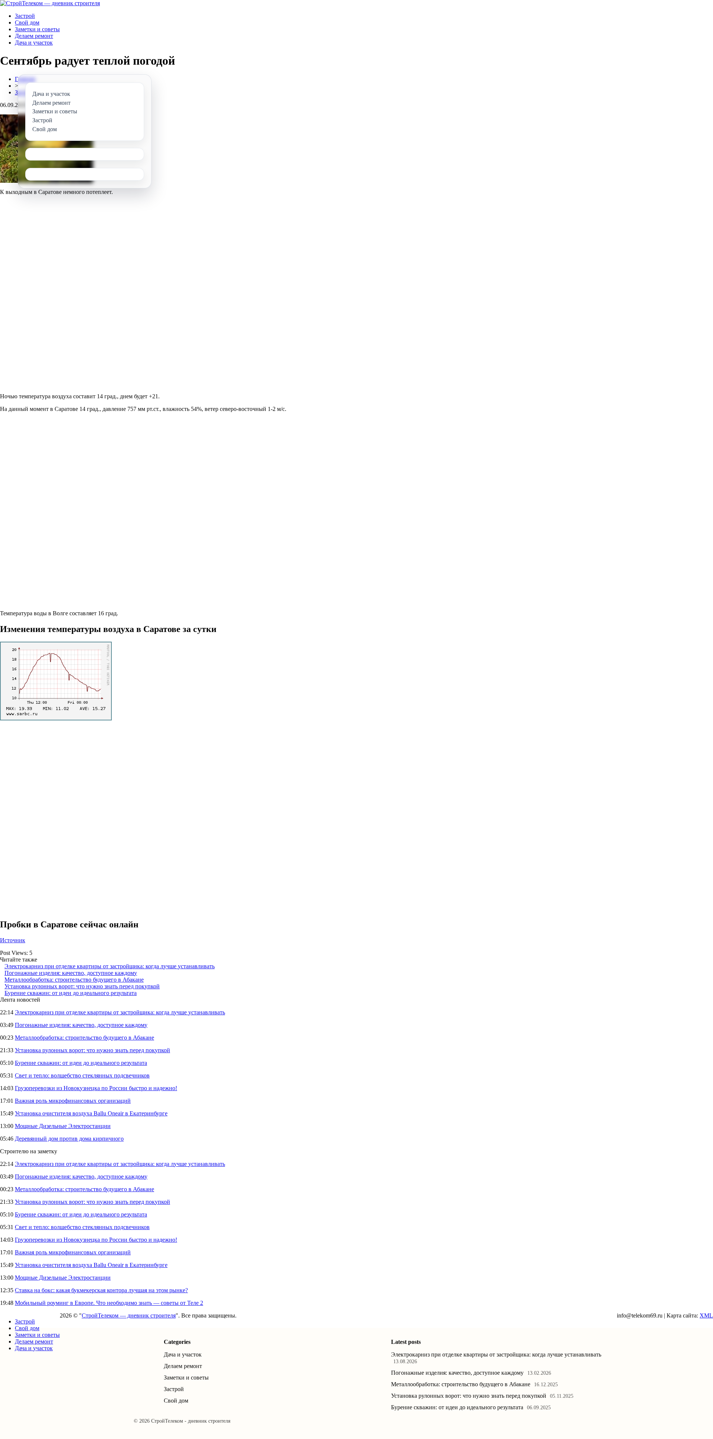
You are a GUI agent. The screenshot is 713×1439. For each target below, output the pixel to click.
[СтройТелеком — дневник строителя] (50, 3)
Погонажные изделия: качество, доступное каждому (70, 973)
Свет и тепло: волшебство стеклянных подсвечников (82, 1075)
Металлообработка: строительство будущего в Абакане (74, 979)
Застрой (25, 16)
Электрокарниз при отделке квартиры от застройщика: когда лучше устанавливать (109, 966)
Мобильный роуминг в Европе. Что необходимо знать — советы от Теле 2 (109, 1303)
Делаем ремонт (34, 36)
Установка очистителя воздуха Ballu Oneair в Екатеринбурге (91, 1113)
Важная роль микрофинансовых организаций (73, 1101)
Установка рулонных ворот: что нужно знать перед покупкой (82, 986)
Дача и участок (34, 42)
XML (706, 1315)
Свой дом (27, 22)
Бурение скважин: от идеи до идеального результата (70, 993)
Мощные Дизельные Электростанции (63, 1126)
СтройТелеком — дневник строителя (129, 1315)
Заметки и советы (37, 29)
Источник (12, 940)
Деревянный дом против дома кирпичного (69, 1138)
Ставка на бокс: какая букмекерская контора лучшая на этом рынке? (101, 1290)
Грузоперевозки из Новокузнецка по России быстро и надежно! (96, 1088)
